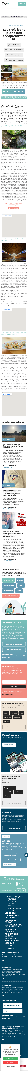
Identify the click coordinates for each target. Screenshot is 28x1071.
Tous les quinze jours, (8, 111)
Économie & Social (8, 439)
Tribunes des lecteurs (12, 917)
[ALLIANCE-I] (14, 19)
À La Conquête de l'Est (14, 26)
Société (11, 906)
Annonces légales (10, 930)
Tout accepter (10, 1059)
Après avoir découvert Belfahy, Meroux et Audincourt (14, 117)
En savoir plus (6, 657)
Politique (12, 899)
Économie (12, 901)
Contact (9, 948)
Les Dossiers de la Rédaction (13, 926)
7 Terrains (7, 796)
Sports (11, 903)
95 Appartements (9, 788)
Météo (8, 946)
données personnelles (7, 694)
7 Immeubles (8, 792)
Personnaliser (10, 1066)
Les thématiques (14, 897)
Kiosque (9, 943)
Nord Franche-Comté (15, 55)
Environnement (15, 908)
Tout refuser (10, 1062)
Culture (5, 526)
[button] (4, 91)
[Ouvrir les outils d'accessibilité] (26, 855)
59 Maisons (18, 792)
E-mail (4, 679)
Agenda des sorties (11, 935)
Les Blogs (10, 913)
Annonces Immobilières (12, 939)
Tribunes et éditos (11, 921)
